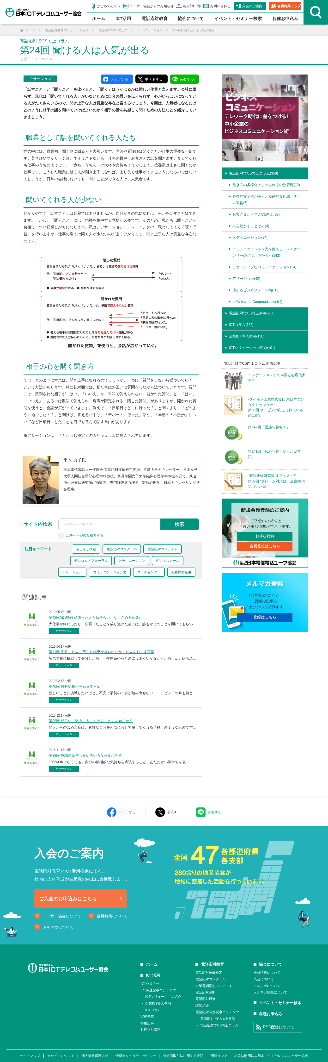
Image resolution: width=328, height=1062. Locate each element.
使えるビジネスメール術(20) (255, 290)
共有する (214, 812)
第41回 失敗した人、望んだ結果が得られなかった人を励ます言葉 (101, 652)
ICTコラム (153, 1010)
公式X (171, 812)
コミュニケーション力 (110, 572)
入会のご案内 (252, 6)
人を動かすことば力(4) (250, 226)
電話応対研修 (205, 999)
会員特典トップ (289, 6)
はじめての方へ (108, 6)
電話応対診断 (205, 992)
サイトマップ (30, 1056)
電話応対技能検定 (208, 973)
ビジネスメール (167, 560)
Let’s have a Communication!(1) (257, 302)
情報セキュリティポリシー (135, 1056)
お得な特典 (264, 536)
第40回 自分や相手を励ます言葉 (74, 686)
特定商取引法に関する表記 (183, 1056)
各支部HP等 (192, 6)
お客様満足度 (181, 572)
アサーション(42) (246, 278)
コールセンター (149, 572)
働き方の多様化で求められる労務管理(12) (266, 185)
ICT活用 (153, 975)
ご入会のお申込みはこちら (68, 898)
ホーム (98, 18)
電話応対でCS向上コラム (219, 1025)
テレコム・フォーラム (91, 560)
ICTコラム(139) (241, 325)
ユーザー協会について (62, 916)
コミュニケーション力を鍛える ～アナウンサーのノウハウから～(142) (266, 252)
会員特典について (112, 916)
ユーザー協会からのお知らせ (152, 6)
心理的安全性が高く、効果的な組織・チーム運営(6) (266, 199)
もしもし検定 (86, 549)
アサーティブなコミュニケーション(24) (264, 267)
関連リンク (219, 1056)
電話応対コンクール (122, 549)
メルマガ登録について (270, 992)
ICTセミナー (149, 983)
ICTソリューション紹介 (163, 997)
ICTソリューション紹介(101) (252, 348)
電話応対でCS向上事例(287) (251, 313)
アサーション (40, 79)
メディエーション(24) (249, 237)
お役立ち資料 (150, 1029)
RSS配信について (278, 1027)
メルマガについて (58, 927)
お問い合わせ (220, 6)
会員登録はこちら (264, 546)
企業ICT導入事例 (158, 1003)
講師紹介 (202, 1005)
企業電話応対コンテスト (213, 986)
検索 (179, 524)
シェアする (127, 812)
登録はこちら (264, 617)
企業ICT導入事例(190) (246, 336)
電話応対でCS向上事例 (217, 1019)
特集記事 (147, 1023)
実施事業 (147, 1016)
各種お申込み (285, 18)
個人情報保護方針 (94, 1056)
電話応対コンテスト (162, 549)
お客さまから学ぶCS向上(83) (256, 214)
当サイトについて (60, 1056)
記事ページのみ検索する (84, 535)
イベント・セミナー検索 (238, 18)
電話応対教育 (155, 18)
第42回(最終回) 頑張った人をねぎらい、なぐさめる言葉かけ (97, 617)
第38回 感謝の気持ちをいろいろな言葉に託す (85, 755)
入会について (264, 979)
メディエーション (131, 560)
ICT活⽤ (123, 18)
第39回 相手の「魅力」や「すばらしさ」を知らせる (91, 721)
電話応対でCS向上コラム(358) (253, 173)
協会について (191, 18)
